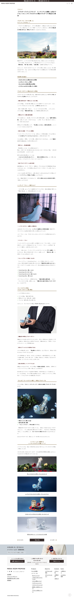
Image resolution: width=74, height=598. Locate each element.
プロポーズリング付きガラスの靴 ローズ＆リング (37, 514)
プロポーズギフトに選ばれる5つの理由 (27, 79)
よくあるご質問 (63, 575)
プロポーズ (19, 9)
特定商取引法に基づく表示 (13, 578)
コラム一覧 (57, 572)
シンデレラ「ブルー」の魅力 (25, 81)
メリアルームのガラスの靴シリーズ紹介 (27, 86)
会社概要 (9, 574)
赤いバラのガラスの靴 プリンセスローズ (37, 473)
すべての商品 (34, 571)
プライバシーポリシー (12, 576)
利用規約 (9, 580)
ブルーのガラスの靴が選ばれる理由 (26, 84)
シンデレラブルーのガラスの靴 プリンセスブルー (37, 494)
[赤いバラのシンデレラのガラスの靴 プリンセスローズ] (36, 464)
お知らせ (57, 578)
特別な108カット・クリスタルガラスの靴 (37, 534)
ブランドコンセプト (48, 575)
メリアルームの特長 (48, 572)
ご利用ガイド (63, 572)
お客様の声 (57, 575)
